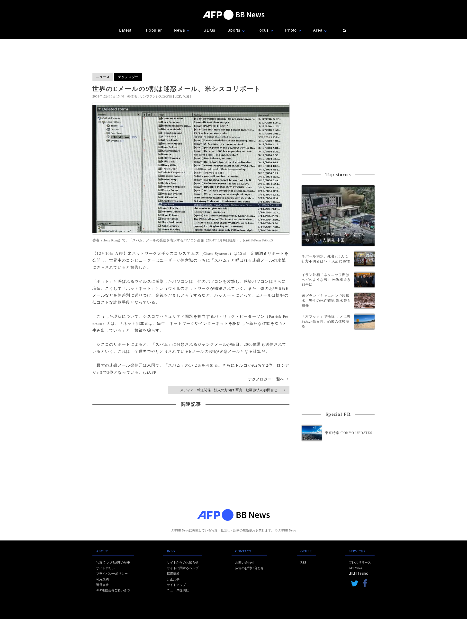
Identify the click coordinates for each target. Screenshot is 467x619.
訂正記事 (173, 579)
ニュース (103, 77)
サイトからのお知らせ (182, 562)
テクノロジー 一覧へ (268, 379)
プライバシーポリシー (112, 573)
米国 (186, 96)
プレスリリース (360, 562)
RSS (303, 562)
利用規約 (102, 579)
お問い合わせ (244, 562)
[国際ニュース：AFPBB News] (233, 15)
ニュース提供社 (178, 590)
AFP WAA (355, 568)
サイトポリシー (107, 568)
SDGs (209, 30)
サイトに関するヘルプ (182, 568)
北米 (178, 96)
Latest (125, 30)
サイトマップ (176, 585)
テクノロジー (128, 77)
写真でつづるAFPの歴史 (113, 562)
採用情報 (173, 573)
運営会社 (102, 585)
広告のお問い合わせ (249, 568)
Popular (154, 30)
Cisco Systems (216, 254)
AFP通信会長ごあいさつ (113, 590)
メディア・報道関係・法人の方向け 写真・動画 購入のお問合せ (232, 390)
